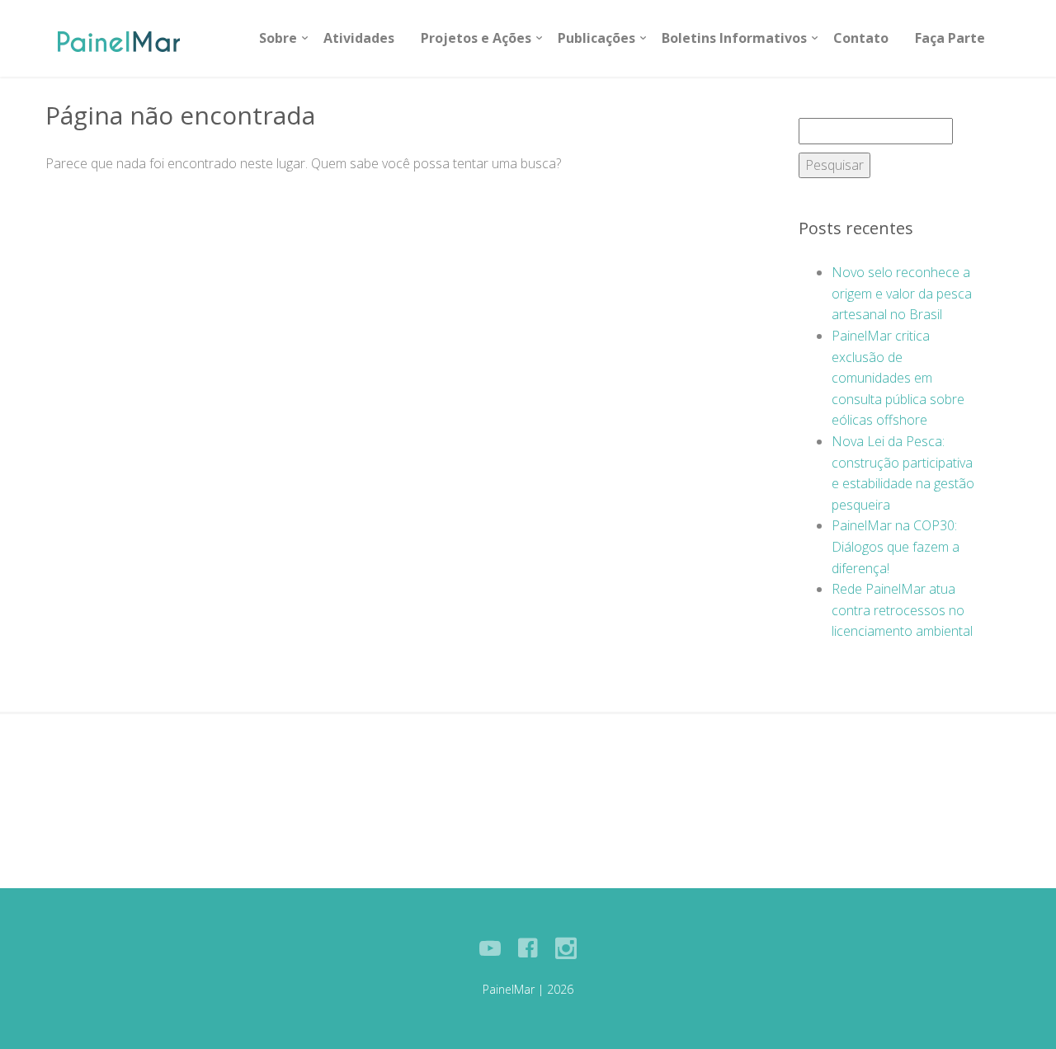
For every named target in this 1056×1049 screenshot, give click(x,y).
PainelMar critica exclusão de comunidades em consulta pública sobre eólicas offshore (898, 378)
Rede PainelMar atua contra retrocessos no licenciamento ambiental (902, 610)
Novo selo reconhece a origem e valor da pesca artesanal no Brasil (902, 293)
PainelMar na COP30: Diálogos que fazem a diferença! (895, 546)
